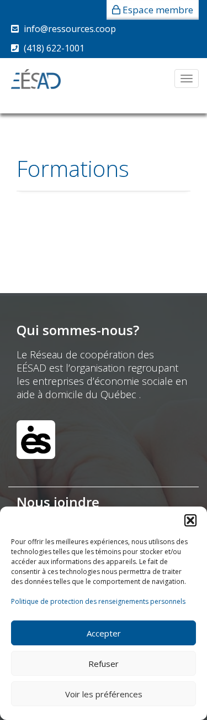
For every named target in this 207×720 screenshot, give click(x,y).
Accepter (104, 633)
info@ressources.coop (70, 29)
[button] (190, 520)
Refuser (103, 663)
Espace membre (158, 9)
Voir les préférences (103, 694)
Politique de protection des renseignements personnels (98, 601)
